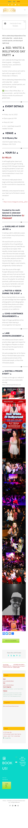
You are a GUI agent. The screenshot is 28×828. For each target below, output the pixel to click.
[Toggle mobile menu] (25, 10)
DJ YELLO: (7, 157)
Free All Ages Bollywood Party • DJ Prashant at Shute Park (7, 666)
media (21, 763)
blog (25, 763)
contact (23, 765)
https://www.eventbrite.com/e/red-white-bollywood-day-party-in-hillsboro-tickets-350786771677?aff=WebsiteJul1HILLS (12, 694)
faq (24, 758)
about (22, 757)
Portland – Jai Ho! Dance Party (16, 689)
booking (22, 760)
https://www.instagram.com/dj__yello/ (15, 202)
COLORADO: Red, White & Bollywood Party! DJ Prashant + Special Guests (19, 666)
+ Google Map (7, 738)
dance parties (22, 762)
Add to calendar (10, 640)
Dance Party (6, 689)
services (21, 758)
